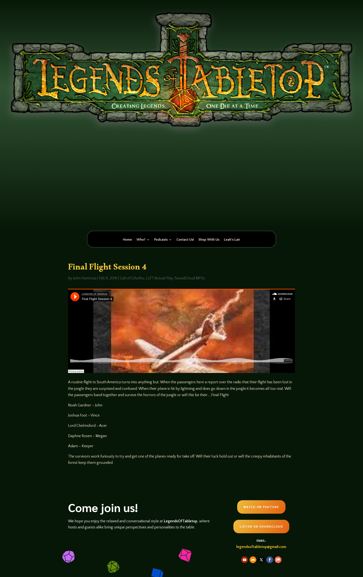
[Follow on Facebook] (269, 559)
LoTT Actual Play (159, 278)
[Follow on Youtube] (244, 559)
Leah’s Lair (232, 239)
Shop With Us (209, 239)
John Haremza (84, 278)
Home (127, 239)
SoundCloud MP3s (190, 278)
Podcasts (161, 239)
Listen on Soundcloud (261, 526)
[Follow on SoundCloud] (253, 559)
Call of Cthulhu (132, 278)
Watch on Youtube (261, 507)
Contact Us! (185, 239)
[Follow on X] (261, 559)
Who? (141, 239)
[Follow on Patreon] (278, 559)
